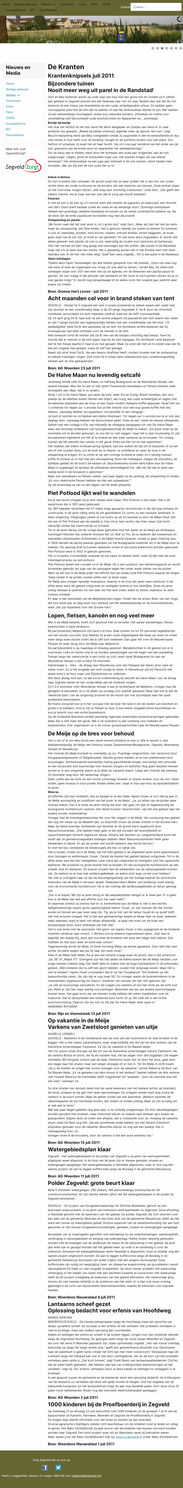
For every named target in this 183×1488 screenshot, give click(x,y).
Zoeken (125, 7)
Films (94, 4)
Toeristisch (67, 4)
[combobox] (156, 7)
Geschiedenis (48, 10)
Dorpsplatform (16, 10)
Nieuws (46, 4)
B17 (32, 10)
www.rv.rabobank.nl (128, 1437)
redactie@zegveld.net (86, 1475)
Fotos (82, 4)
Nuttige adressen (25, 4)
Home (5, 4)
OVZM (106, 4)
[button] (172, 29)
